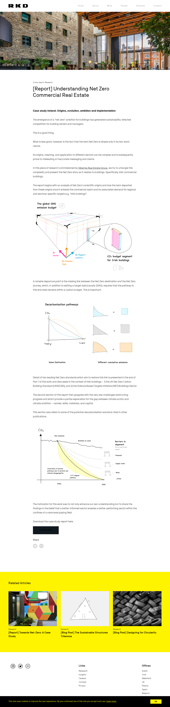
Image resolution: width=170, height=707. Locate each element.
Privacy (82, 686)
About (95, 6)
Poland (145, 686)
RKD (18, 6)
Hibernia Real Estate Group (92, 168)
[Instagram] (13, 666)
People (124, 6)
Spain (144, 689)
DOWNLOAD (45, 530)
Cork (144, 675)
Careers (82, 678)
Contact (157, 6)
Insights (82, 675)
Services (140, 6)
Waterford (146, 678)
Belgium (146, 693)
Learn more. (111, 701)
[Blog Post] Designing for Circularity (134, 632)
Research (49, 82)
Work (109, 6)
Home (81, 6)
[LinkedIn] (28, 666)
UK (143, 682)
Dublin (145, 671)
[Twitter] (20, 666)
